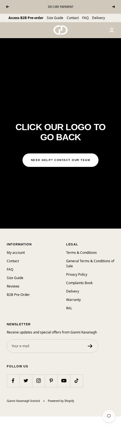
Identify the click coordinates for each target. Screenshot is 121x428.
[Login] (111, 30)
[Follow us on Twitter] (25, 380)
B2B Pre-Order (18, 294)
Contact (73, 17)
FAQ (85, 17)
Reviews (13, 286)
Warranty (73, 299)
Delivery (98, 17)
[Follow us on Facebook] (13, 380)
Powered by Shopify (61, 401)
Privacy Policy (76, 274)
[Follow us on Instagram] (38, 380)
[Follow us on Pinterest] (51, 380)
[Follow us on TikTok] (76, 380)
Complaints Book (79, 282)
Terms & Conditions (81, 252)
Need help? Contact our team (60, 160)
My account (16, 252)
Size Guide (55, 17)
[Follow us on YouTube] (63, 380)
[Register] (90, 346)
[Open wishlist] (4, 420)
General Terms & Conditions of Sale (90, 263)
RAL (69, 308)
